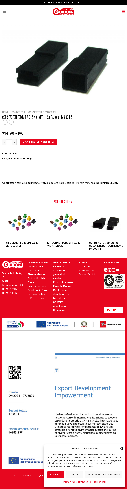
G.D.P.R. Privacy (37, 298)
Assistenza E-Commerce (61, 308)
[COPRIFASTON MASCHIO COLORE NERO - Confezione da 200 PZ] (105, 222)
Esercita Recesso (63, 286)
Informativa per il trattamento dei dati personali (85, 482)
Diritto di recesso (63, 282)
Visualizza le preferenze (104, 474)
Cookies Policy (36, 294)
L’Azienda (33, 270)
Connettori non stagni (42, 112)
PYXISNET (113, 310)
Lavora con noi (37, 286)
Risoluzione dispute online (61, 292)
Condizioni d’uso (37, 290)
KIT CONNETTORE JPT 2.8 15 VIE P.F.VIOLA (63, 244)
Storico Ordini (87, 274)
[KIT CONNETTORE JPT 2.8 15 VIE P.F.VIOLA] (63, 222)
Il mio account (87, 270)
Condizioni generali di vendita (59, 274)
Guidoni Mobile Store (36, 280)
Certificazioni (35, 266)
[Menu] (4, 11)
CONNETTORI (18, 112)
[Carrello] (123, 11)
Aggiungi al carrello (38, 142)
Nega (74, 474)
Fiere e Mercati (36, 274)
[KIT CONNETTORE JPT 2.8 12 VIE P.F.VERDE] (21, 222)
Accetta (55, 474)
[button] (120, 448)
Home (5, 112)
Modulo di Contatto (59, 300)
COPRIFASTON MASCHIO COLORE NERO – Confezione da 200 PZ (106, 246)
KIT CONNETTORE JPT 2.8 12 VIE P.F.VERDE (21, 244)
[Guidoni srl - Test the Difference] (63, 12)
